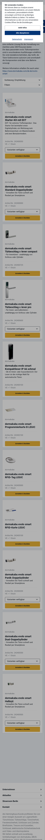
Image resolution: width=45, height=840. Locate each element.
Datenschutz (17, 39)
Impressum (28, 39)
